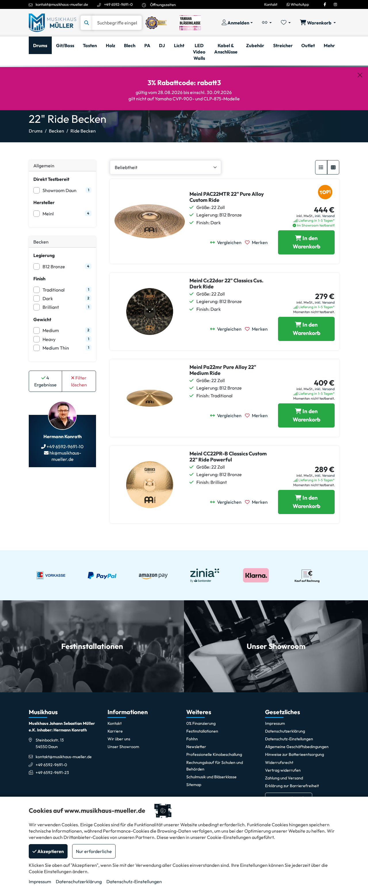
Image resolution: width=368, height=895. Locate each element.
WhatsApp (299, 4)
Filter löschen (79, 381)
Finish (39, 278)
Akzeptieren (50, 851)
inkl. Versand (325, 216)
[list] (321, 167)
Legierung (44, 255)
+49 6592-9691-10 (65, 446)
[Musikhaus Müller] (52, 22)
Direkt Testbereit (51, 179)
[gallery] (333, 167)
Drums (36, 131)
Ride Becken (83, 131)
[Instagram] (335, 4)
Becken (56, 131)
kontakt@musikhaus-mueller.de (62, 4)
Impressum (40, 881)
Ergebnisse (45, 381)
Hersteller (44, 202)
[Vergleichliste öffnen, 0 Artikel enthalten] (266, 23)
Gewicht (42, 319)
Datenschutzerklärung (79, 881)
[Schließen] (359, 75)
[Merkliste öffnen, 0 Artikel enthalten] (285, 23)
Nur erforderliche (94, 851)
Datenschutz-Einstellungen (134, 881)
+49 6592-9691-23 (52, 772)
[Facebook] (325, 4)
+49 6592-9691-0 (118, 4)
